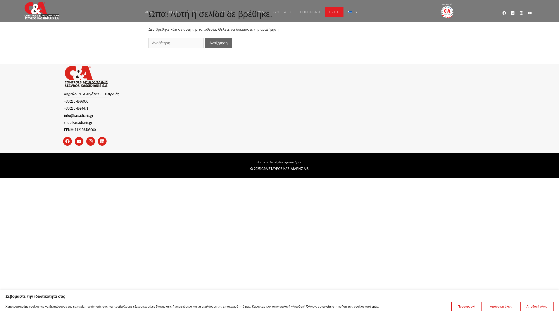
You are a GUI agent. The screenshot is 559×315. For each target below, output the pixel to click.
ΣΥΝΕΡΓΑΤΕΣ (282, 12)
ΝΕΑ (261, 12)
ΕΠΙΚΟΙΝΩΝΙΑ (310, 12)
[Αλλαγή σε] (352, 12)
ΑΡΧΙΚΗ (150, 12)
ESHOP (334, 12)
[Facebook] (504, 13)
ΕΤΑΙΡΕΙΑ (171, 12)
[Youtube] (530, 13)
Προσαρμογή (467, 306)
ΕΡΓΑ (245, 12)
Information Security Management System (279, 162)
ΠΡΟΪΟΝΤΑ (194, 12)
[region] (279, 302)
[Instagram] (521, 13)
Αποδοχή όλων (536, 306)
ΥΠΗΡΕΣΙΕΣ (224, 12)
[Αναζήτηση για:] (176, 43)
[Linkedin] (513, 13)
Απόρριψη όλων (501, 306)
